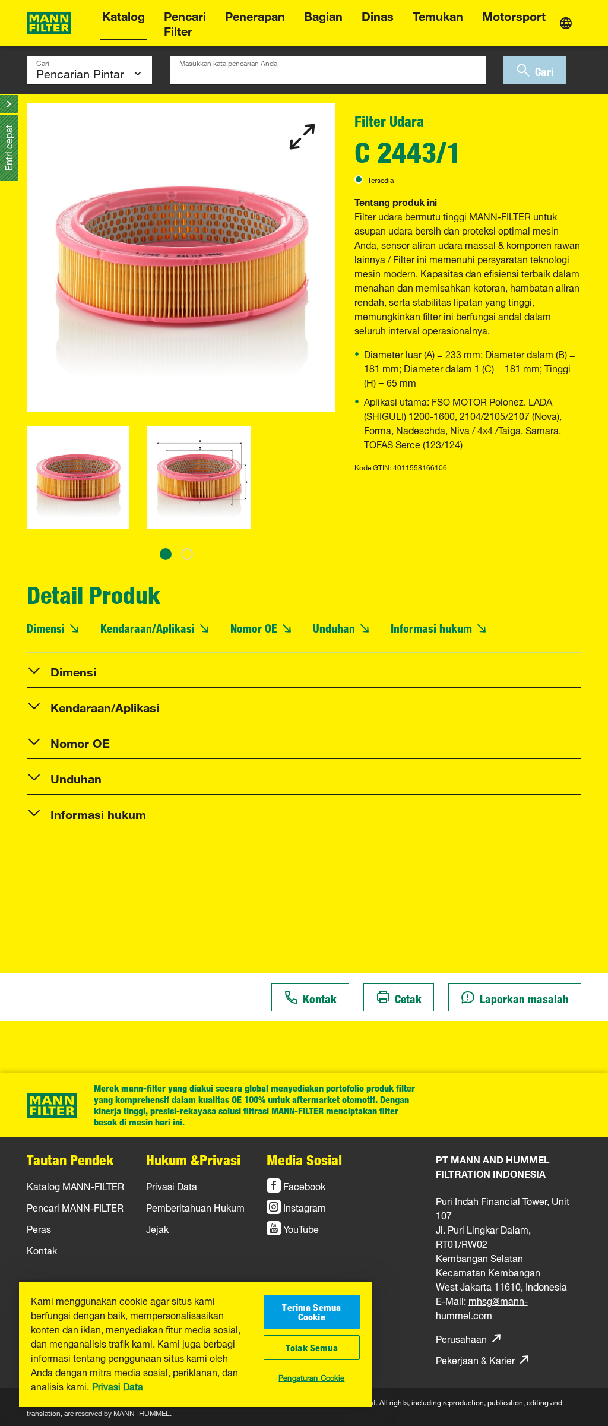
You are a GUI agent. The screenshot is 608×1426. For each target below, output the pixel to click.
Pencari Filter (185, 22)
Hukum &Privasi (193, 1160)
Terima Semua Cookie (311, 1312)
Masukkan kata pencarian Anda (228, 62)
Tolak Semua (312, 1348)
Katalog (123, 14)
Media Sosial (304, 1160)
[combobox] (328, 70)
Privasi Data (117, 1386)
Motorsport (514, 14)
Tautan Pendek (70, 1160)
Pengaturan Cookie (311, 1377)
